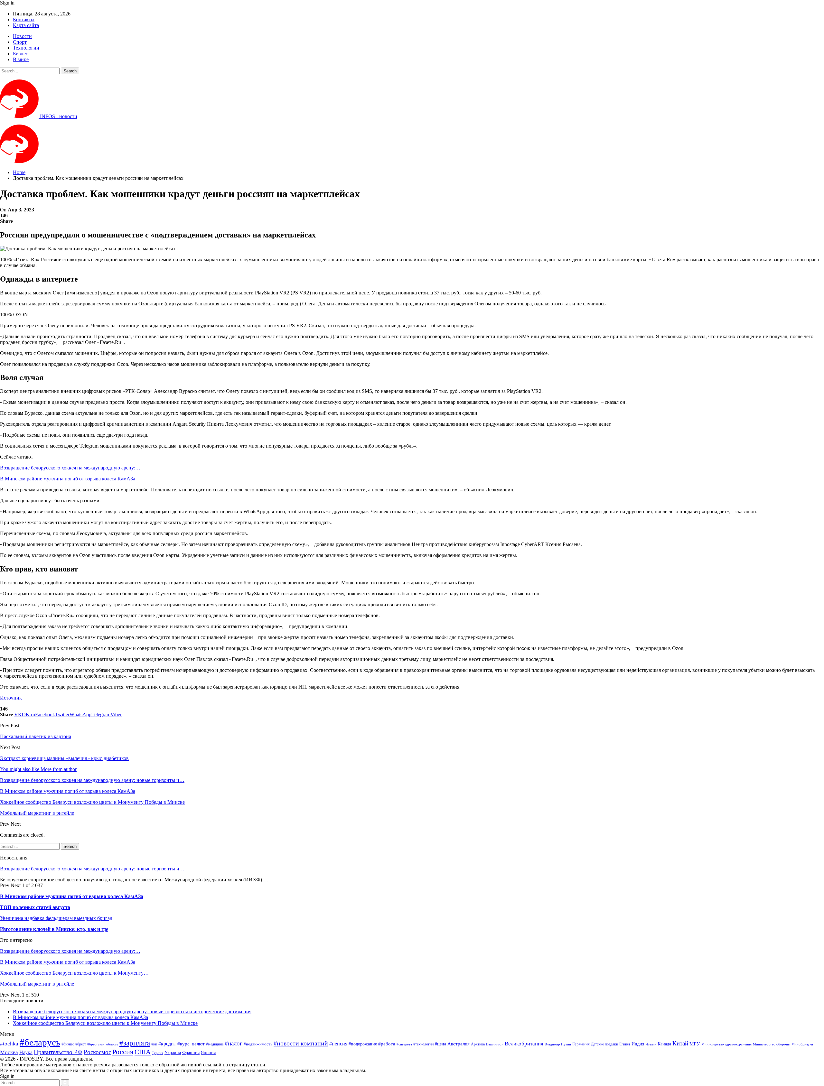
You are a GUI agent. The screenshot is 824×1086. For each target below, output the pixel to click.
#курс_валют (191, 1043)
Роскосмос (97, 1052)
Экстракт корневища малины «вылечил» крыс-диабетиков (64, 758)
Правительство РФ (58, 1052)
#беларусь (40, 1042)
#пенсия (338, 1043)
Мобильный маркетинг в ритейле (37, 984)
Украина (172, 1052)
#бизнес (67, 1044)
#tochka (9, 1044)
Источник (11, 698)
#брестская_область (102, 1044)
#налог (233, 1043)
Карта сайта (26, 25)
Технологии (26, 48)
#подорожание (363, 1043)
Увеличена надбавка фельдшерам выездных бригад (56, 918)
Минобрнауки (802, 1044)
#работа (386, 1043)
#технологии (423, 1044)
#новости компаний (301, 1043)
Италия (650, 1044)
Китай (680, 1043)
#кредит (167, 1043)
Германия (581, 1044)
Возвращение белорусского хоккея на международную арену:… (70, 467)
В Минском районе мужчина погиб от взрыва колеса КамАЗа (67, 478)
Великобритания (524, 1044)
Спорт (20, 42)
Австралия (458, 1043)
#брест (80, 1044)
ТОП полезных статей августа (35, 907)
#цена (440, 1044)
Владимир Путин (558, 1044)
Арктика (478, 1044)
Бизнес (20, 53)
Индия (638, 1044)
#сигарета (404, 1044)
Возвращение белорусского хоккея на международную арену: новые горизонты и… (92, 868)
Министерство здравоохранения (726, 1044)
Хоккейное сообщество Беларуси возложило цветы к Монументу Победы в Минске (105, 1023)
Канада (664, 1043)
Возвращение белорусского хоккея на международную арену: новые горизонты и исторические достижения (132, 1011)
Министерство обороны (771, 1044)
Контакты (23, 19)
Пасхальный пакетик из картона (35, 736)
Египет (624, 1044)
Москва (9, 1052)
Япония (208, 1052)
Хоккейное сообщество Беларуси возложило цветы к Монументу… (74, 973)
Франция (191, 1052)
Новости (22, 36)
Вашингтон (494, 1044)
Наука (26, 1052)
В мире (21, 59)
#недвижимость (258, 1044)
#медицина (214, 1044)
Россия (122, 1052)
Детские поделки (604, 1044)
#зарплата (134, 1043)
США (143, 1052)
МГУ (694, 1043)
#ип (154, 1044)
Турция (157, 1053)
